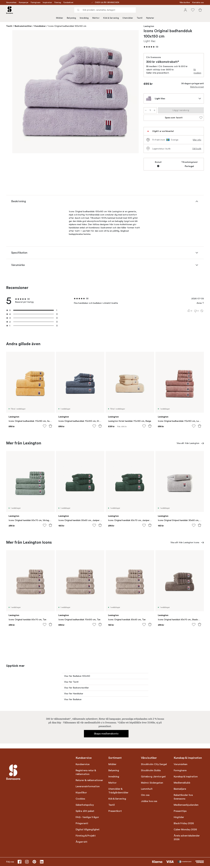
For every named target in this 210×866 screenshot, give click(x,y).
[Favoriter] (192, 10)
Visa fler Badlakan (72, 699)
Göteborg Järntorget (153, 776)
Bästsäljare (180, 789)
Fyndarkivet (68, 2)
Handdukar (40, 26)
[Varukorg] (200, 10)
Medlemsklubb (182, 782)
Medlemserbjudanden (186, 805)
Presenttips (180, 811)
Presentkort (115, 811)
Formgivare (35, 2)
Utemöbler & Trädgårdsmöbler (118, 791)
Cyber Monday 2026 (185, 829)
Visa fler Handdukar (73, 693)
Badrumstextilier (23, 26)
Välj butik (196, 148)
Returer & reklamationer (89, 780)
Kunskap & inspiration (186, 776)
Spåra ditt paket (85, 811)
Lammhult (147, 789)
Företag (57, 2)
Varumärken (11, 2)
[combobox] (105, 10)
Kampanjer (23, 2)
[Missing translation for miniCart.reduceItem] (146, 110)
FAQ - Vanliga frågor (87, 817)
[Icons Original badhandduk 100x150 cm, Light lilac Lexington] (75, 91)
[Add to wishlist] (44, 426)
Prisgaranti (82, 823)
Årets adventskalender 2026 (187, 837)
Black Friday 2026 (184, 823)
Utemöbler (128, 18)
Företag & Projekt (86, 835)
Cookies (80, 798)
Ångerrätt (81, 841)
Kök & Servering (111, 18)
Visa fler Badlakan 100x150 (77, 676)
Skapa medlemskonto (106, 733)
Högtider (179, 817)
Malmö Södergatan (152, 782)
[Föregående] (19, 92)
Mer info (197, 139)
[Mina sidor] (185, 10)
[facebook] (19, 862)
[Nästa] (132, 92)
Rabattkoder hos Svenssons (183, 797)
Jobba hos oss (149, 801)
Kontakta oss (198, 2)
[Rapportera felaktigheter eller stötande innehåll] (202, 310)
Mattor (95, 18)
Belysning (71, 18)
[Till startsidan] (9, 10)
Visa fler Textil (71, 682)
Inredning (84, 18)
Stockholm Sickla (151, 770)
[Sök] (78, 10)
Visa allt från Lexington (188, 443)
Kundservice (82, 764)
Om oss (145, 795)
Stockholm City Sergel (154, 764)
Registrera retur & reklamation (86, 772)
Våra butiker (185, 2)
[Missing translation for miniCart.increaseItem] (154, 110)
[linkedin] (42, 862)
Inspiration (47, 2)
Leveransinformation (88, 786)
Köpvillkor (81, 792)
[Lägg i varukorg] (50, 426)
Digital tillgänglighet (87, 829)
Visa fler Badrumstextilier (76, 688)
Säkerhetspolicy (85, 805)
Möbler (59, 18)
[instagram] (27, 862)
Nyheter (150, 18)
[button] (151, 46)
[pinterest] (34, 862)
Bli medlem (197, 71)
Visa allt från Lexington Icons (184, 542)
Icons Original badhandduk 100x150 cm (67, 26)
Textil (139, 18)
